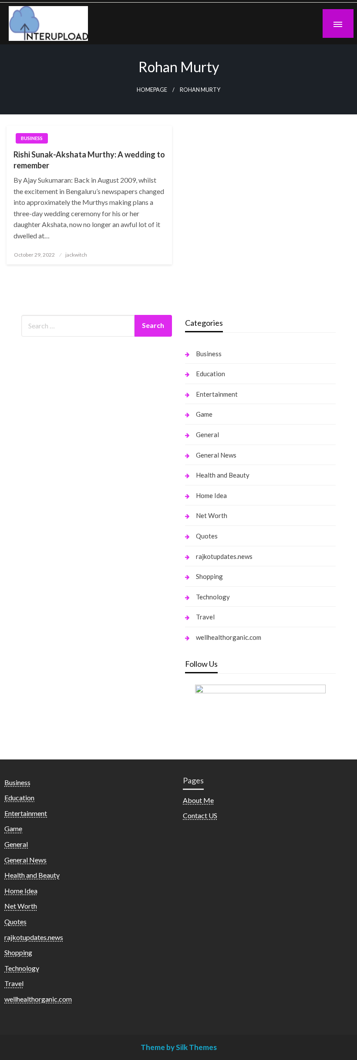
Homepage (152, 90)
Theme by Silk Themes (179, 1047)
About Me (198, 800)
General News (216, 455)
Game (204, 414)
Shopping (209, 576)
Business (32, 138)
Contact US (200, 815)
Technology (213, 597)
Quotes (207, 536)
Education (210, 374)
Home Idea (211, 495)
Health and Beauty (222, 475)
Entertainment (217, 394)
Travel (205, 617)
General (207, 434)
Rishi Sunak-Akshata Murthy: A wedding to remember (89, 160)
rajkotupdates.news (224, 556)
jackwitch (76, 254)
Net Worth (211, 515)
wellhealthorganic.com (228, 637)
